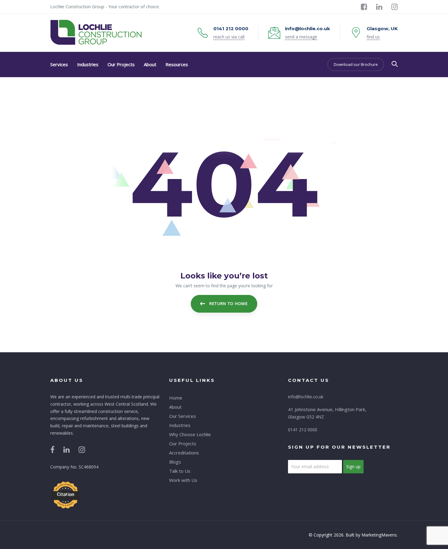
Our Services (182, 416)
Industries (179, 425)
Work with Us (183, 480)
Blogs (175, 462)
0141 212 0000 (302, 429)
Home (175, 398)
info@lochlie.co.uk (305, 397)
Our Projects (182, 443)
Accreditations (184, 453)
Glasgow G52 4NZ (306, 417)
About (175, 407)
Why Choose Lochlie (190, 434)
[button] (395, 64)
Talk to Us (179, 471)
